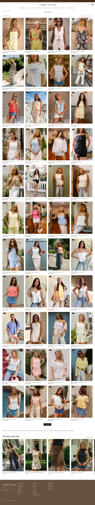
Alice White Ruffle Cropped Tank (78, 272)
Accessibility (50, 485)
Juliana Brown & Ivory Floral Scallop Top (11, 198)
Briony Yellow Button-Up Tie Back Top (79, 382)
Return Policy (20, 485)
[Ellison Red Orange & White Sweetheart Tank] (13, 107)
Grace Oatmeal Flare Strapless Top (78, 88)
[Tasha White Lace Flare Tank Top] (59, 71)
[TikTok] (11, 490)
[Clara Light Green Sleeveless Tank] (82, 328)
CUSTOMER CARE (21, 483)
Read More (72, 430)
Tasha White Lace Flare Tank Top (55, 88)
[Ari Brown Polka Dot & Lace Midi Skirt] (59, 455)
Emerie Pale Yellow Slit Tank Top (55, 198)
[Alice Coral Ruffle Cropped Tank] (13, 291)
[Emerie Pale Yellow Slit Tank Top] (59, 181)
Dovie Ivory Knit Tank (29, 198)
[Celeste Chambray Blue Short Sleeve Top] (13, 328)
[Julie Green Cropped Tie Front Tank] (36, 34)
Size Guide (19, 492)
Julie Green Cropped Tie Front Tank (32, 51)
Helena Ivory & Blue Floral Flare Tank (10, 382)
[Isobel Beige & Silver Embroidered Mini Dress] (36, 455)
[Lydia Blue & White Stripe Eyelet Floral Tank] (59, 218)
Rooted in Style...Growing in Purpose (48, 1)
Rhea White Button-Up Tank (8, 161)
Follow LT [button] (4, 487)
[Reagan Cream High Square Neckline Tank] (36, 328)
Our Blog (34, 492)
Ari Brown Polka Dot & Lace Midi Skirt (56, 472)
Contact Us (19, 489)
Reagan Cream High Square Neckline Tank (34, 345)
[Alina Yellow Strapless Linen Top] (13, 34)
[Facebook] (3, 490)
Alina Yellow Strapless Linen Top (9, 51)
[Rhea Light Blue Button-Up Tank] (36, 144)
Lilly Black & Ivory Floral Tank (77, 51)
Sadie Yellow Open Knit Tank (77, 419)
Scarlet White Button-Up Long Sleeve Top (56, 161)
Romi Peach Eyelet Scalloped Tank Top (33, 382)
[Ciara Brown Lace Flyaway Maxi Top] (13, 455)
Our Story (34, 489)
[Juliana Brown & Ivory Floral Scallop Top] (13, 181)
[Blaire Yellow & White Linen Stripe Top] (59, 328)
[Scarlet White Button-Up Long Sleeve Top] (59, 144)
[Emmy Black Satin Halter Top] (82, 455)
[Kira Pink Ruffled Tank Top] (36, 218)
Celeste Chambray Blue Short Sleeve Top (10, 345)
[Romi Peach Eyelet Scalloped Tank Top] (36, 365)
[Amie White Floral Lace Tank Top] (13, 402)
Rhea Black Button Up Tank (76, 161)
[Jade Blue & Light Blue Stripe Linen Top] (13, 254)
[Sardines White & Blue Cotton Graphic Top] (36, 71)
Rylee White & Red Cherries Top (54, 419)
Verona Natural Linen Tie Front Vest (55, 51)
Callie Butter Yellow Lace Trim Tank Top (79, 198)
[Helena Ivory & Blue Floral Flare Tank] (13, 365)
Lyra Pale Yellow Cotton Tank (8, 235)
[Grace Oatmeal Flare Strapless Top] (82, 71)
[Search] (90, 5)
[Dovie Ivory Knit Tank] (36, 181)
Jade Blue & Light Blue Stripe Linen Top (10, 272)
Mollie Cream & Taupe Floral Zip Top (55, 382)
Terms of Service (51, 489)
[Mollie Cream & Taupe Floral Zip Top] (59, 365)
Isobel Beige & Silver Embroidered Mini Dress (34, 472)
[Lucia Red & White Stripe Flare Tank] (59, 254)
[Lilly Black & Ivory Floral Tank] (82, 34)
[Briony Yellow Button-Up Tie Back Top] (82, 365)
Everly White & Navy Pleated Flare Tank (79, 235)
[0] (92, 5)
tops (26, 430)
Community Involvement (37, 495)
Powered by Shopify (13, 500)
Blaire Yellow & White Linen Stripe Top (56, 345)
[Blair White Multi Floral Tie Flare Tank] (36, 291)
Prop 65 (49, 488)
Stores (34, 488)
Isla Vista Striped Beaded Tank (8, 88)
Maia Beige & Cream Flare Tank (31, 272)
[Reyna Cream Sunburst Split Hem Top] (82, 291)
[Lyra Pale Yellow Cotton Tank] (13, 218)
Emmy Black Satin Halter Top (77, 472)
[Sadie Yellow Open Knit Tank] (82, 402)
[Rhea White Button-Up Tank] (13, 144)
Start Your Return (21, 486)
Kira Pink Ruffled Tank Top (30, 235)
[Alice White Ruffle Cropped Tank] (82, 254)
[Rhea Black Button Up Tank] (82, 144)
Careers (34, 485)
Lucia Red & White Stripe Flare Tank (55, 272)
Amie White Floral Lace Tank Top (9, 419)
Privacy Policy (50, 486)
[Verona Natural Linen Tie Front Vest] (59, 34)
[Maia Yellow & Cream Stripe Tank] (36, 107)
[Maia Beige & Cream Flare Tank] (36, 254)
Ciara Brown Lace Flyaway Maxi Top (9, 472)
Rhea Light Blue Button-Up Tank (31, 161)
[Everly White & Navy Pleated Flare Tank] (82, 218)
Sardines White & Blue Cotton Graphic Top (34, 88)
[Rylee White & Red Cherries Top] (59, 402)
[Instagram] (6, 490)
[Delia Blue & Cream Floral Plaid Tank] (59, 107)
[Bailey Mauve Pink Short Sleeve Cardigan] (36, 402)
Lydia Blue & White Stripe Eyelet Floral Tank (57, 235)
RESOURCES (50, 483)
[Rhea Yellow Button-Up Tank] (82, 107)
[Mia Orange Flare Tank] (59, 291)
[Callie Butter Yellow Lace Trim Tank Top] (82, 181)
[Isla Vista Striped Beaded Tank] (13, 71)
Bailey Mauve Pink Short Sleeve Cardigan (34, 419)
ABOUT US (35, 483)
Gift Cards (19, 488)
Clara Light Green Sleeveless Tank (78, 345)
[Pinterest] (8, 490)
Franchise (34, 486)
